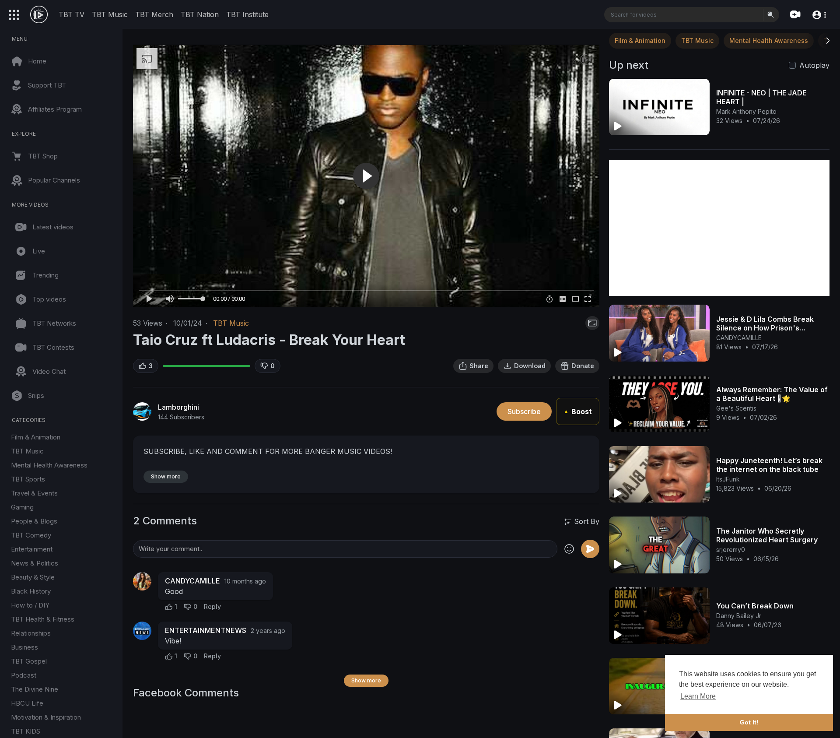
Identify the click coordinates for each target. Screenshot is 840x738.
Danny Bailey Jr (738, 615)
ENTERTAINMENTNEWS (205, 630)
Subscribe (524, 411)
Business (24, 647)
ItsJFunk (728, 479)
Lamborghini (178, 407)
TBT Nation (200, 14)
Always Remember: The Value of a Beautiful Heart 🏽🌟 (772, 394)
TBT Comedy (31, 535)
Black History (31, 591)
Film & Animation (35, 437)
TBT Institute (247, 14)
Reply (212, 606)
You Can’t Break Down (755, 605)
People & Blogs (34, 521)
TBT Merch (154, 14)
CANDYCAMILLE (192, 580)
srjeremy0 (730, 549)
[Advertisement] (719, 228)
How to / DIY (30, 605)
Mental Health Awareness (49, 465)
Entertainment (31, 549)
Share (478, 365)
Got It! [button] (749, 722)
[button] (818, 14)
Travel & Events (34, 493)
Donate (582, 365)
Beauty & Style (33, 577)
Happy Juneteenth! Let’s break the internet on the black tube (769, 465)
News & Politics (34, 563)
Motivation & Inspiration (46, 717)
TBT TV (71, 14)
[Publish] (590, 549)
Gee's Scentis (736, 408)
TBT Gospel (29, 661)
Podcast (23, 675)
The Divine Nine (34, 689)
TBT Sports (28, 479)
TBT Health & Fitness (42, 619)
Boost (578, 411)
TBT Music (110, 14)
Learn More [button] (698, 696)
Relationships (31, 633)
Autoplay (814, 65)
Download (530, 365)
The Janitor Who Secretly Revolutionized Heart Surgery (767, 535)
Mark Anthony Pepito (746, 111)
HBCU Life (27, 703)
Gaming (22, 507)
